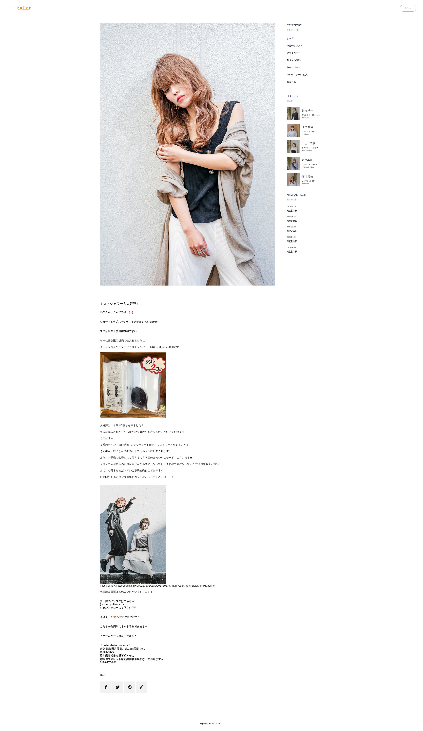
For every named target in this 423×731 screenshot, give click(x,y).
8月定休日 (292, 210)
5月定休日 (292, 241)
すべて (290, 38)
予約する (408, 8)
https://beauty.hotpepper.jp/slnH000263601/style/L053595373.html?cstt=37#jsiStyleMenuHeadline (157, 585)
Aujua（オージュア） (298, 74)
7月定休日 (292, 221)
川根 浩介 (307, 110)
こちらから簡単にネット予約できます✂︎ (123, 626)
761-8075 (108, 652)
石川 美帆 (307, 176)
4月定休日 (292, 251)
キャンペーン (294, 67)
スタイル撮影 (294, 60)
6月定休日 (292, 231)
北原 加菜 (307, 127)
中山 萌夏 (308, 143)
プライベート (294, 52)
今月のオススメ (295, 45)
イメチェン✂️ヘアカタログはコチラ (121, 617)
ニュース (291, 82)
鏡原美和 (307, 160)
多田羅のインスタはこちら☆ (117, 601)
